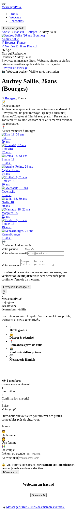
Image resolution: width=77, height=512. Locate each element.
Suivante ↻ (38, 495)
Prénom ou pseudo (13, 453)
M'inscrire (10, 472)
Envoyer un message (14, 67)
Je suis (6, 426)
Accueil (6, 32)
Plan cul (19, 32)
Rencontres (16, 21)
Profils (13, 13)
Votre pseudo (10, 249)
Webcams (15, 17)
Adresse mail (10, 457)
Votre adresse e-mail (14, 253)
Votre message (11, 265)
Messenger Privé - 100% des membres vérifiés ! (35, 507)
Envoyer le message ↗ (16, 286)
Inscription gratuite (13, 28)
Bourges (32, 32)
